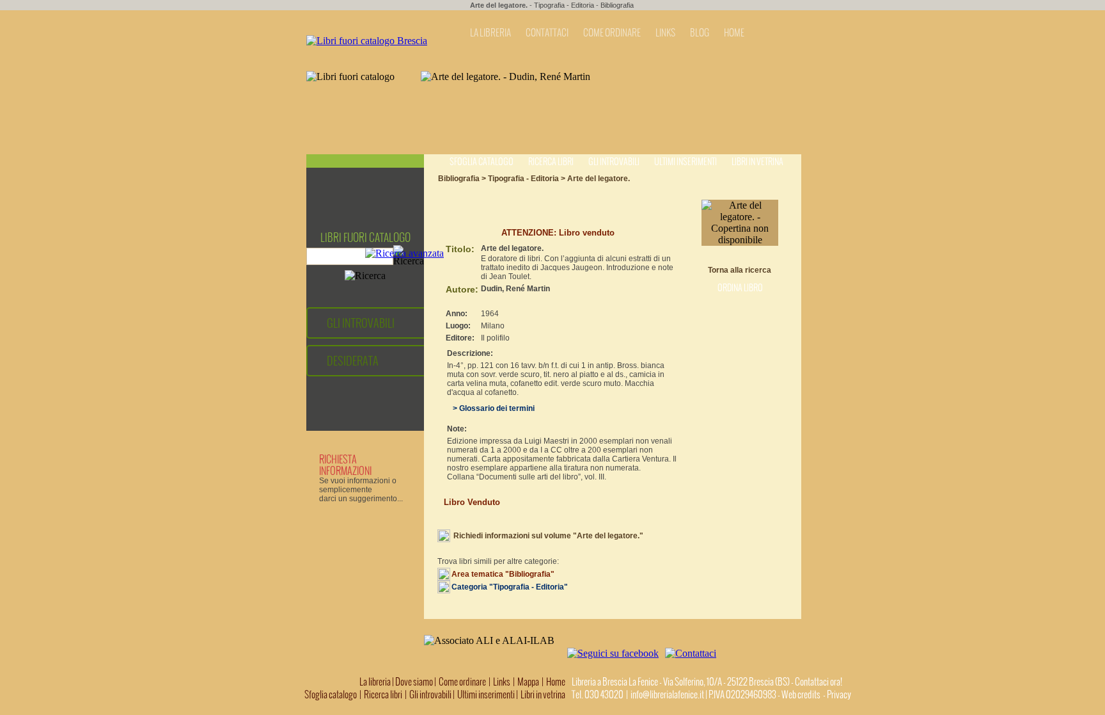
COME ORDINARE (612, 32)
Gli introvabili (613, 162)
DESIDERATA (353, 361)
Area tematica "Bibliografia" (502, 574)
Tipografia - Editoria (564, 5)
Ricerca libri (551, 162)
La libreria (375, 681)
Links (501, 681)
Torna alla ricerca (739, 270)
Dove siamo (414, 681)
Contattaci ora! (818, 681)
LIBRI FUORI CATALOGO (365, 237)
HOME (734, 32)
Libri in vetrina (757, 162)
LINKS (665, 32)
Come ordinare (462, 681)
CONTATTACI (547, 32)
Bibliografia (617, 5)
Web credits (800, 694)
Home (555, 681)
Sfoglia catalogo (481, 162)
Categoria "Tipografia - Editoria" (509, 586)
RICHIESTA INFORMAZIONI (345, 465)
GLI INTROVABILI (361, 323)
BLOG (699, 32)
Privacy (839, 694)
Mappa (528, 681)
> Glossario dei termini (491, 408)
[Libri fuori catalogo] (366, 40)
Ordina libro (740, 288)
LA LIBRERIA (490, 32)
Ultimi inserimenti (685, 162)
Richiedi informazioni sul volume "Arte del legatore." (548, 535)
